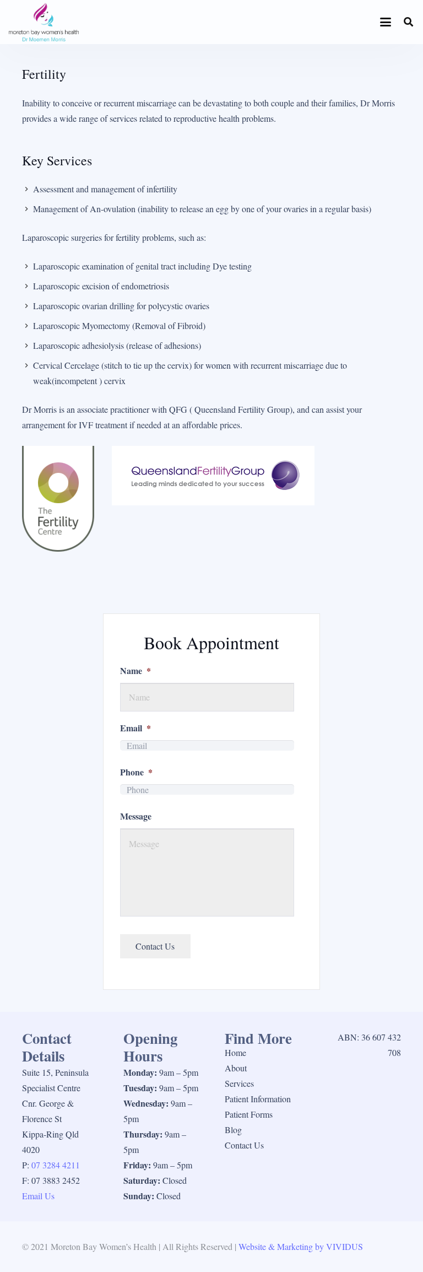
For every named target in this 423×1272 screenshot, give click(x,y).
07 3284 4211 (55, 1165)
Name (135, 671)
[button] (386, 22)
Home (235, 1052)
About (236, 1068)
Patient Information (258, 1098)
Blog (233, 1129)
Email (135, 728)
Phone (136, 772)
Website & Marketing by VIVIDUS (300, 1246)
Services (239, 1083)
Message (135, 816)
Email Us (38, 1195)
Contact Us (244, 1145)
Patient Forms (249, 1114)
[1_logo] (44, 22)
